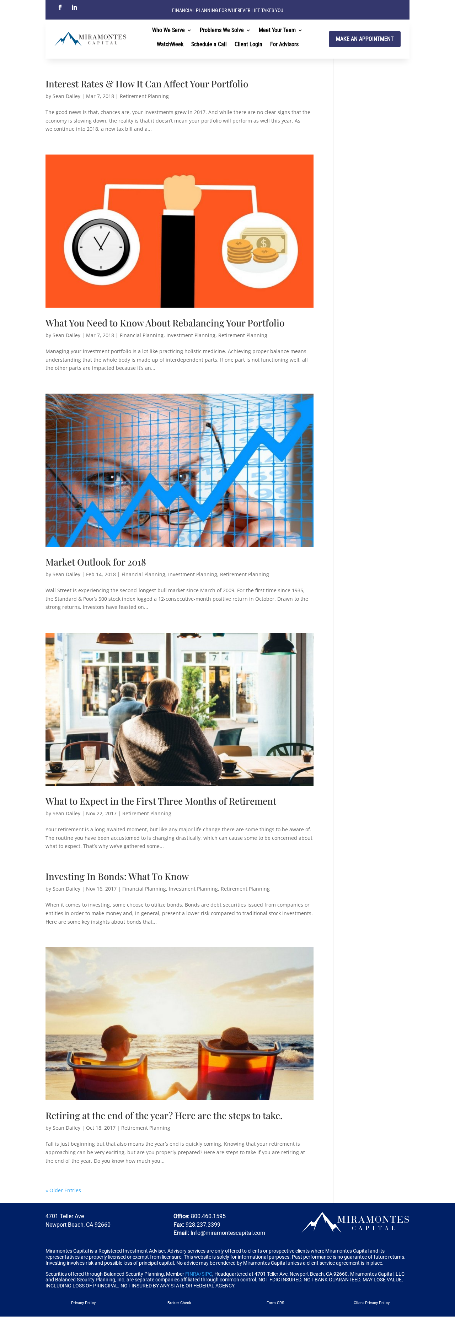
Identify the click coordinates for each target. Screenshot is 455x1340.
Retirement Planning (144, 96)
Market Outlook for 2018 (96, 562)
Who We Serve (168, 30)
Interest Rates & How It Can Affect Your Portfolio (147, 83)
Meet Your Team (277, 30)
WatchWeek (170, 45)
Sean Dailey (66, 96)
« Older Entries (63, 1190)
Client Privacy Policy (372, 1303)
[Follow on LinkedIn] (74, 7)
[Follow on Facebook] (60, 7)
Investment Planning (190, 335)
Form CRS (275, 1303)
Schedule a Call (209, 45)
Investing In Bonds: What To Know (117, 876)
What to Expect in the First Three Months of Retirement (161, 801)
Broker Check (179, 1303)
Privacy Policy (83, 1303)
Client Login (248, 45)
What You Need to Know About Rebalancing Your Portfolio (165, 323)
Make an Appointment (365, 39)
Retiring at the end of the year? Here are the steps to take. (164, 1115)
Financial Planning (142, 335)
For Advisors (284, 45)
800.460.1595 (207, 1216)
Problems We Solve (222, 30)
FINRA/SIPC (198, 1274)
